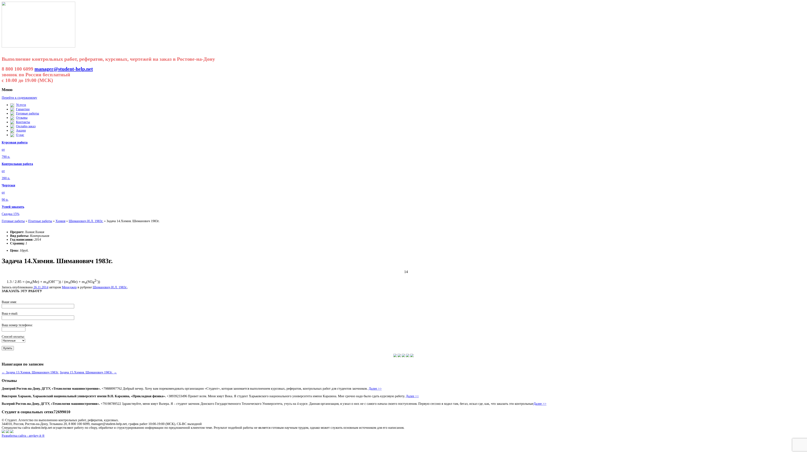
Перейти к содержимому (19, 97)
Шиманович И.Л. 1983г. (86, 221)
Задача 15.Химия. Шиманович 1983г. (88, 372)
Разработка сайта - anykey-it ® (23, 435)
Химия (60, 221)
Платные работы (40, 221)
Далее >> (375, 388)
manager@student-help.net (63, 69)
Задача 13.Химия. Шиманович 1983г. (30, 372)
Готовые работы (13, 221)
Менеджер (69, 287)
